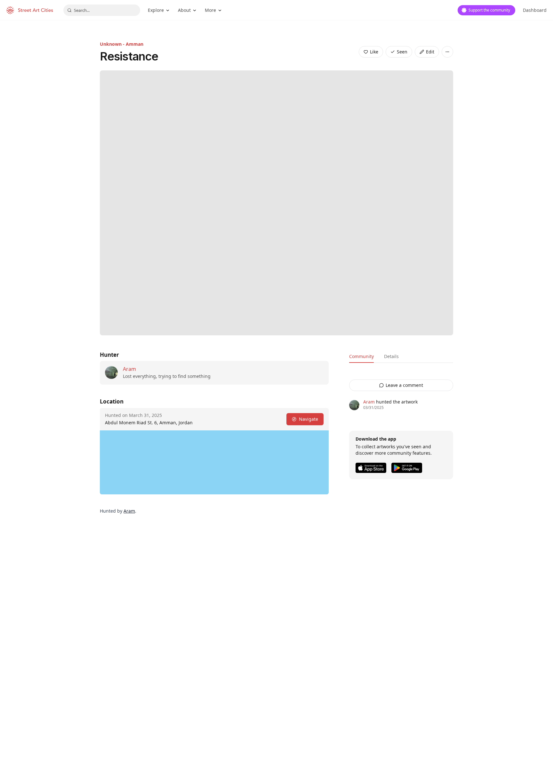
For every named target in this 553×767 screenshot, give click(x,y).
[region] (214, 462)
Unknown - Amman (121, 44)
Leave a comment (404, 385)
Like (374, 52)
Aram (129, 368)
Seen (402, 52)
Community (361, 356)
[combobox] (101, 10)
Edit (430, 52)
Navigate (308, 419)
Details (391, 356)
